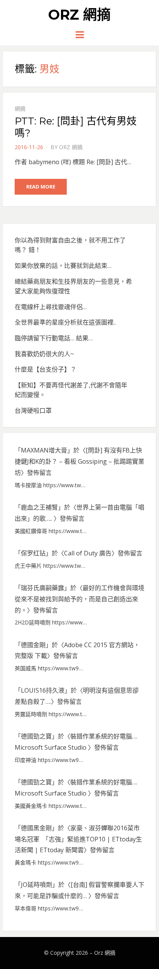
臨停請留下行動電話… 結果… (54, 338)
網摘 (20, 108)
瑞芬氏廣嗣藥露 (42, 588)
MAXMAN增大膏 (44, 450)
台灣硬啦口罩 (33, 410)
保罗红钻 (33, 553)
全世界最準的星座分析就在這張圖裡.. (65, 322)
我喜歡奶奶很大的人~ (44, 354)
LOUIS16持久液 (42, 690)
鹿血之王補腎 (39, 507)
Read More (40, 186)
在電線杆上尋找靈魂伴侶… (51, 307)
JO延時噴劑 (36, 884)
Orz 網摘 (79, 14)
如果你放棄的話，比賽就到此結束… (63, 265)
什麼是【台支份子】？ (45, 369)
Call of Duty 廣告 (88, 553)
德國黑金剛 (36, 828)
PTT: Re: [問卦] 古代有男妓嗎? (76, 127)
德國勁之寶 (36, 736)
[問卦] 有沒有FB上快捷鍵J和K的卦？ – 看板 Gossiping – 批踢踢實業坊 (79, 461)
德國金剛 (33, 645)
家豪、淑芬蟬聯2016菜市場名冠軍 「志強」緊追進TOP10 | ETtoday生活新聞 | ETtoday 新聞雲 (78, 839)
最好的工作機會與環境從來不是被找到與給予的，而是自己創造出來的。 (79, 599)
